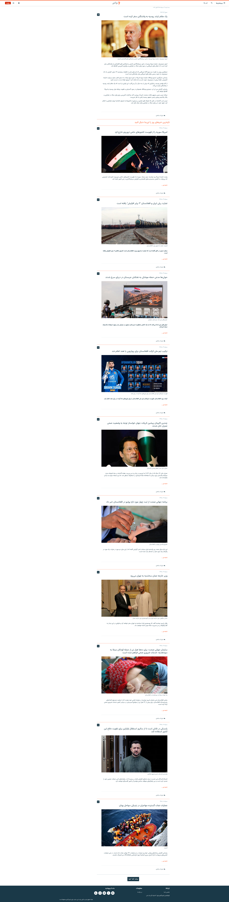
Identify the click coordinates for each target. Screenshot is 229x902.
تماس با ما (167, 892)
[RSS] (96, 893)
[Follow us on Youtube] (104, 893)
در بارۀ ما (139, 892)
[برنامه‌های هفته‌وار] (13, 3)
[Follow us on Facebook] (112, 893)
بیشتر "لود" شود (133, 879)
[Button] (160, 116)
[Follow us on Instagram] (100, 893)
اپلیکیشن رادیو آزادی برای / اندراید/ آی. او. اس (158, 896)
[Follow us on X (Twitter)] (108, 893)
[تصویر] (19, 3)
